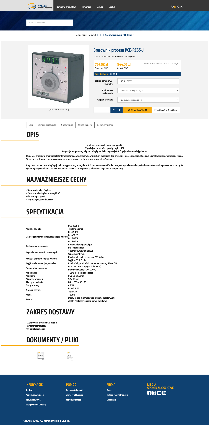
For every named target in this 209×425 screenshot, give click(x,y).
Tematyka (86, 7)
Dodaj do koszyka (136, 109)
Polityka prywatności (35, 395)
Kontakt (29, 390)
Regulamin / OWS (33, 399)
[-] (113, 110)
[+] (119, 110)
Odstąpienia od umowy (36, 404)
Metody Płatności (73, 399)
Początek (92, 35)
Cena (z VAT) (122, 68)
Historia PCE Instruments (117, 395)
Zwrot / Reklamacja (74, 395)
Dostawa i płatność (74, 390)
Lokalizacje (111, 399)
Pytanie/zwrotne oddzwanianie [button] (167, 109)
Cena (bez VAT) (101, 68)
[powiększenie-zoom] (59, 109)
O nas (109, 390)
